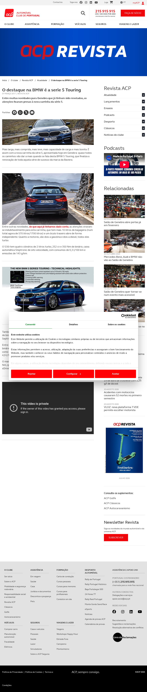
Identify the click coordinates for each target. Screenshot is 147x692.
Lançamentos (124, 101)
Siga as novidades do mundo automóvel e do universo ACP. (124, 530)
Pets (32, 601)
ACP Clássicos (112, 503)
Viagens (60, 629)
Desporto (124, 121)
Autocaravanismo (12, 617)
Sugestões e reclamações (124, 624)
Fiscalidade (9, 641)
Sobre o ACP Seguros (39, 654)
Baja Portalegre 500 (94, 589)
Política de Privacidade (12, 672)
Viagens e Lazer (65, 622)
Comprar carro (11, 629)
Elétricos (8, 647)
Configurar (71, 374)
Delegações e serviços (122, 595)
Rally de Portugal (92, 579)
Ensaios (124, 108)
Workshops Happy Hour (67, 634)
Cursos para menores (66, 586)
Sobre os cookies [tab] (116, 324)
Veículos (9, 622)
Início (4, 80)
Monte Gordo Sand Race (96, 604)
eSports (88, 609)
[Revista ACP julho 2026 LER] (124, 447)
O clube (14, 80)
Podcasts (124, 115)
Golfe (6, 612)
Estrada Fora (62, 639)
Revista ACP (27, 80)
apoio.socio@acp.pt (121, 598)
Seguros (35, 622)
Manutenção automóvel (10, 635)
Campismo (61, 644)
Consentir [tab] (30, 324)
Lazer (32, 644)
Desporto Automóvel (91, 571)
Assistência (36, 570)
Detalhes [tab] (73, 324)
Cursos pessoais (64, 581)
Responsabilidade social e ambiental (15, 595)
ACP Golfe (110, 498)
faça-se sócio (133, 13)
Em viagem (35, 576)
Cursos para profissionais (62, 593)
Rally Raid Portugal (93, 599)
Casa (32, 586)
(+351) (123, 581)
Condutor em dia (64, 599)
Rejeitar (31, 374)
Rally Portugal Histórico (95, 584)
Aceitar (115, 374)
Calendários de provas (95, 624)
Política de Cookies (33, 672)
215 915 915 (105, 11)
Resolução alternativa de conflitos (127, 627)
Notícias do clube (124, 134)
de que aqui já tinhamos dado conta (48, 226)
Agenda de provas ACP (95, 619)
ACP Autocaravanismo (117, 508)
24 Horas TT (90, 594)
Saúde (33, 581)
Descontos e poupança (40, 596)
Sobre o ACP (10, 581)
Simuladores (36, 649)
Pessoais (34, 634)
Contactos (57, 2)
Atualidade (42, 80)
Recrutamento (119, 620)
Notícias (88, 614)
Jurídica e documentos (40, 591)
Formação (62, 570)
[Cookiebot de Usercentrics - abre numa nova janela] (123, 316)
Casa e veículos (37, 629)
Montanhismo (63, 649)
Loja (106, 2)
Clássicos (124, 128)
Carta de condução (65, 576)
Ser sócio (8, 576)
